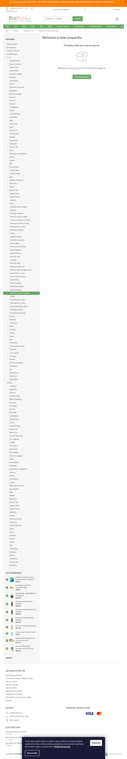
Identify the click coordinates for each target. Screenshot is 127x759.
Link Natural (13, 81)
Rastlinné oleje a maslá (18, 207)
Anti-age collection (17, 213)
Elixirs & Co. (13, 130)
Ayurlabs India (14, 61)
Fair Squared (14, 134)
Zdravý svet (13, 373)
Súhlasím (96, 743)
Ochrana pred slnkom (18, 246)
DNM (11, 120)
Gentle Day (13, 140)
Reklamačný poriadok (14, 691)
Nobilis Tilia (13, 190)
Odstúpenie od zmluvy (14, 694)
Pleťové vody (15, 256)
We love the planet (16, 363)
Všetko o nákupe (12, 685)
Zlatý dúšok (13, 379)
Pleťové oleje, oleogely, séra (21, 270)
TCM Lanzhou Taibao (17, 346)
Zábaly (12, 296)
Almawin (12, 77)
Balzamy (13, 210)
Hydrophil (12, 144)
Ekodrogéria (11, 47)
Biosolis (12, 100)
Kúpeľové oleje (15, 236)
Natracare (13, 183)
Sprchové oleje (15, 290)
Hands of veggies (15, 74)
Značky (9, 57)
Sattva (11, 84)
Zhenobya (13, 376)
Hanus (11, 150)
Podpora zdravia (13, 51)
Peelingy (13, 260)
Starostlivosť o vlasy (17, 300)
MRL (10, 163)
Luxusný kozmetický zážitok (16, 732)
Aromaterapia (12, 54)
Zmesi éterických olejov (19, 306)
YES (10, 369)
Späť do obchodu (82, 77)
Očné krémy (14, 280)
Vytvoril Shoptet (115, 754)
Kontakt (9, 700)
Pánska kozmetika (16, 286)
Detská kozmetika (16, 230)
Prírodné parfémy (16, 310)
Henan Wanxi (14, 70)
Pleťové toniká (15, 283)
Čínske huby (14, 170)
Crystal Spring (14, 114)
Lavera (11, 157)
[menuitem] (7, 26)
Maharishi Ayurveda (16, 87)
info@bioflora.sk (15, 713)
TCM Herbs (13, 343)
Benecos (12, 97)
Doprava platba (11, 688)
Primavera (13, 323)
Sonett (12, 333)
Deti (11, 203)
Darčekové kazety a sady (19, 223)
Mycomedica (14, 167)
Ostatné (13, 349)
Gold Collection (15, 253)
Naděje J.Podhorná (16, 180)
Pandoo (12, 316)
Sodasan (12, 329)
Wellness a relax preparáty (20, 293)
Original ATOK (14, 197)
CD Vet (11, 110)
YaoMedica (13, 366)
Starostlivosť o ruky (17, 273)
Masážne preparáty (17, 240)
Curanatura (13, 117)
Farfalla (12, 137)
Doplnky (13, 200)
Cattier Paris (13, 67)
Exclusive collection (17, 266)
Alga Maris (13, 90)
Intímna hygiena (16, 250)
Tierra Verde (14, 353)
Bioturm (12, 104)
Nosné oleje (14, 243)
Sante (11, 326)
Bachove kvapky (15, 94)
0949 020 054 (14, 720)
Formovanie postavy (17, 276)
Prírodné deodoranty (18, 313)
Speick (12, 336)
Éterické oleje (15, 263)
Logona (12, 160)
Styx (11, 339)
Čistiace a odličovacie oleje (20, 220)
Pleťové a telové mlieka (19, 217)
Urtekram (12, 356)
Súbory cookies (11, 681)
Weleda (12, 359)
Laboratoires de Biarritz (18, 153)
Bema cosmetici (15, 64)
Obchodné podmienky (61, 10)
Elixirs (11, 127)
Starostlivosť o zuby (17, 303)
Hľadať (78, 19)
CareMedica (13, 107)
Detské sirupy (15, 173)
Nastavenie (32, 753)
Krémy (12, 233)
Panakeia (12, 319)
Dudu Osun (13, 124)
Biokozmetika (12, 44)
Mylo (11, 177)
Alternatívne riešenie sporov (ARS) (18, 697)
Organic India (14, 193)
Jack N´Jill (13, 147)
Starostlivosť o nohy (17, 227)
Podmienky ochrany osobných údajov (19, 678)
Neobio (12, 187)
